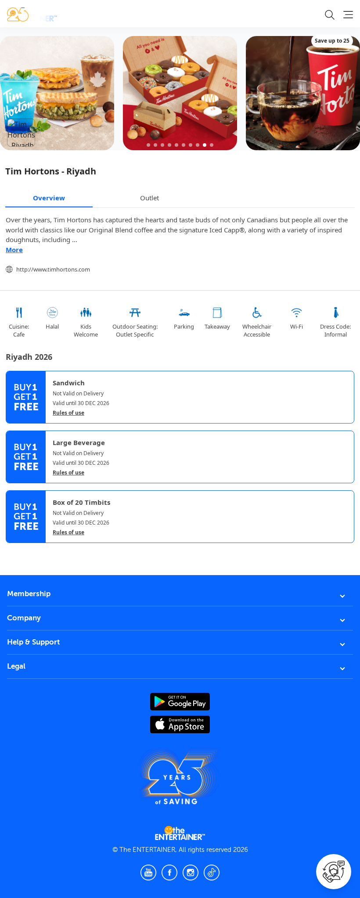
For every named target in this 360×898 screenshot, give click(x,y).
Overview (49, 197)
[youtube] (148, 872)
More (14, 249)
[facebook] (169, 872)
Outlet (149, 197)
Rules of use (68, 413)
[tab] (12, 550)
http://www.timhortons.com (53, 269)
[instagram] (190, 872)
